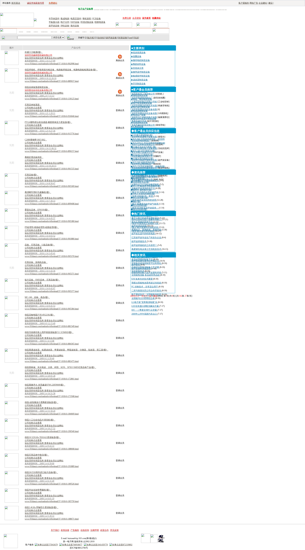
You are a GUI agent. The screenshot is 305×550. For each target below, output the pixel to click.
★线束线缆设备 (138, 52)
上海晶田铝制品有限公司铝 (144, 101)
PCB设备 (96, 18)
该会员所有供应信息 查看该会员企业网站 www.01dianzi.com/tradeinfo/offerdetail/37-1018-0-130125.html (52, 96)
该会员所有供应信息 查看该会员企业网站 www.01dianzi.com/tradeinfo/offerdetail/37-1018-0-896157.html (52, 148)
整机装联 (87, 18)
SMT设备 (75, 22)
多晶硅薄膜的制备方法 (142, 259)
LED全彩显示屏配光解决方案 (145, 306)
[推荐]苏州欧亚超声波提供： (145, 208)
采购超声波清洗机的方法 (143, 188)
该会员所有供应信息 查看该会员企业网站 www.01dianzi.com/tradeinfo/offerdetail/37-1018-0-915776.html (52, 131)
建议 (270, 3)
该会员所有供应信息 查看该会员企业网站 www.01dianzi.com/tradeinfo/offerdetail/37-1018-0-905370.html (52, 253)
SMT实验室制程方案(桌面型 (144, 176)
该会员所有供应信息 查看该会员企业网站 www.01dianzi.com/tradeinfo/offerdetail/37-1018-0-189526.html (52, 481)
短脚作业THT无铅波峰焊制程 (145, 184)
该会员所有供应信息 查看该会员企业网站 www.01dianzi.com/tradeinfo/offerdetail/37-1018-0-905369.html (52, 183)
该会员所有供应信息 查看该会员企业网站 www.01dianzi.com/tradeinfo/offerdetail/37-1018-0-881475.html (52, 358)
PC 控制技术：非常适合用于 (145, 286)
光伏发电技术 (138, 271)
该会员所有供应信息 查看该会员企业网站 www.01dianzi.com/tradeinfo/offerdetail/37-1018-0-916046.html (52, 113)
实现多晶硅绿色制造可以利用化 (146, 263)
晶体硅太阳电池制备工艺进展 (145, 267)
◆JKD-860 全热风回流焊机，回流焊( (148, 139)
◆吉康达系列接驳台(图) (142, 158)
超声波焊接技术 (139, 241)
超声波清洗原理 (139, 226)
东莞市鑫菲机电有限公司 (143, 125)
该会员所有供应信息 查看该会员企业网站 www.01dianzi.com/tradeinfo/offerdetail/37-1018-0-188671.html (52, 516)
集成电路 (65, 18)
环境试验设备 (87, 22)
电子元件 (65, 22)
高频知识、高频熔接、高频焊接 (146, 229)
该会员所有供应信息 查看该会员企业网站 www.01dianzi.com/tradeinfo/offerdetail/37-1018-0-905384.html (52, 306)
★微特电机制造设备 (140, 60)
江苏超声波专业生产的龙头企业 (146, 237)
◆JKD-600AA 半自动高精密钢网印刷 (148, 143)
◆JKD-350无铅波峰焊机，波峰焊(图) (148, 166)
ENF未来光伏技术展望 (142, 279)
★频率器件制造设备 (140, 72)
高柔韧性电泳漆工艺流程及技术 (146, 249)
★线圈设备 (136, 56)
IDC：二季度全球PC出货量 (144, 310)
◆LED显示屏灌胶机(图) (142, 135)
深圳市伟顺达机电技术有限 (144, 105)
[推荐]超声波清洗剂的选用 (144, 200)
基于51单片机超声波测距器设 (145, 218)
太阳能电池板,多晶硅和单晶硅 (145, 275)
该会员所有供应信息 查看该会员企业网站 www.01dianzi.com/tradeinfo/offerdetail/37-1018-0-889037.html (52, 78)
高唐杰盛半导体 (138, 121)
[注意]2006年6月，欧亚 (142, 196)
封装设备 (123, 37)
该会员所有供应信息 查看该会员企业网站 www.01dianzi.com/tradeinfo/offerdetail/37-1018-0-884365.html (52, 341)
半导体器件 (54, 18)
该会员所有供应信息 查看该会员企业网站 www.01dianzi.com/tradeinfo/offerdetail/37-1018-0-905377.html (52, 288)
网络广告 (254, 3)
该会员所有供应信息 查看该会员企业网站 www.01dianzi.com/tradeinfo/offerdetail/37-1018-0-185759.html (52, 498)
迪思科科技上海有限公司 (143, 94)
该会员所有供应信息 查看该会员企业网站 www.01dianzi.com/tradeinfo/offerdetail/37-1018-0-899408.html (52, 201)
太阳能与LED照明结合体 (143, 298)
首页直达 (16, 3)
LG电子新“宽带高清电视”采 (144, 302)
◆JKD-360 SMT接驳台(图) (143, 151)
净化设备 (65, 25)
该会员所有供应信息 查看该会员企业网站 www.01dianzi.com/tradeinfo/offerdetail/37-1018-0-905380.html (52, 218)
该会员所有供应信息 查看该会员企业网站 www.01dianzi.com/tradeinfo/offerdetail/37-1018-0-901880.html (52, 236)
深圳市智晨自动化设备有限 (144, 109)
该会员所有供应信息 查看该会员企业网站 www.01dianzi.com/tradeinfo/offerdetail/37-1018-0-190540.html (52, 428)
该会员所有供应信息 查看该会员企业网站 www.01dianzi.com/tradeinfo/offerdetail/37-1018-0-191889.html (52, 463)
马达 (136, 37)
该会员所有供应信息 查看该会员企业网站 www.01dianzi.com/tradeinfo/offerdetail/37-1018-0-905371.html (52, 271)
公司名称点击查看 (33, 107)
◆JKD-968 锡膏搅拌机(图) (143, 162)
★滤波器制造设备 (139, 80)
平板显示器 (54, 22)
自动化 (101, 37)
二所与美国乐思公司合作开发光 (146, 290)
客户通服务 (243, 3)
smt (130, 37)
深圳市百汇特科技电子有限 (144, 117)
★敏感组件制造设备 (140, 76)
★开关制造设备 (138, 83)
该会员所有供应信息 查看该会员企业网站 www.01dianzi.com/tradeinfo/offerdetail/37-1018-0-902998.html (52, 61)
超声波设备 (54, 25)
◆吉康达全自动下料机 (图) (143, 147)
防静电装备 (100, 22)
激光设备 (75, 25)
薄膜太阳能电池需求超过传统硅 (146, 283)
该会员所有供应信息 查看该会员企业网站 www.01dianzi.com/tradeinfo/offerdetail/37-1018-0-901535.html (52, 166)
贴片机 (91, 37)
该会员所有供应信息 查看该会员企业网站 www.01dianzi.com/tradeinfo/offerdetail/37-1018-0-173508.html (52, 393)
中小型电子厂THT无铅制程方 (145, 180)
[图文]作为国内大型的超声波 (145, 192)
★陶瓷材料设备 (138, 64)
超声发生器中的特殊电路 (143, 233)
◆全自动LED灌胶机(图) (142, 155)
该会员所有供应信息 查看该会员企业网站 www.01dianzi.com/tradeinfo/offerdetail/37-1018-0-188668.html (52, 446)
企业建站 (263, 3)
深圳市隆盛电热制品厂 (142, 98)
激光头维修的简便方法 (142, 222)
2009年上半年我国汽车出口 (144, 314)
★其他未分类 (137, 68)
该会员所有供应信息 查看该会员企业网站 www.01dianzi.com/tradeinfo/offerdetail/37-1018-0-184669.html (52, 411)
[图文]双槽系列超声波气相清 (145, 204)
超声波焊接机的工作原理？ (144, 245)
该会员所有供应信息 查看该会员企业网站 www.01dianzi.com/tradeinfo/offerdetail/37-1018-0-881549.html (52, 323)
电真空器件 (76, 18)
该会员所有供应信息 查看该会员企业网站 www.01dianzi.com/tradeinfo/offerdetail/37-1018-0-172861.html (52, 376)
